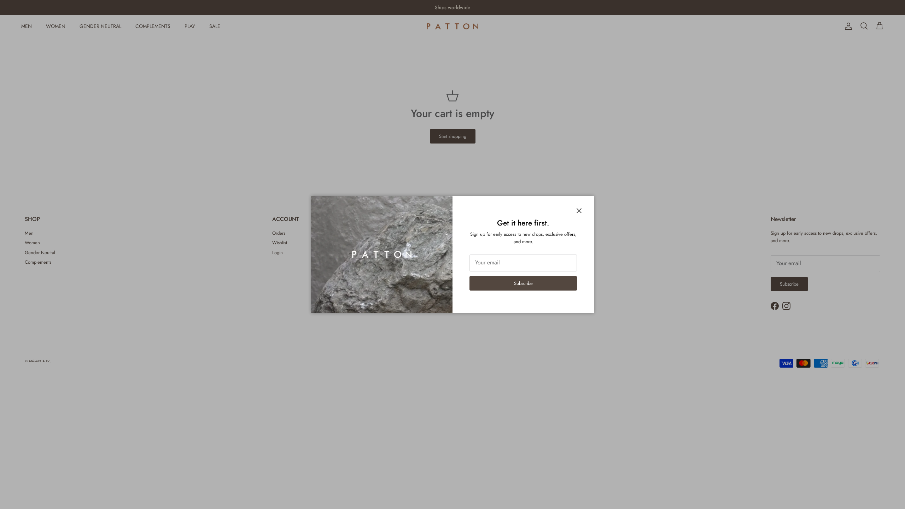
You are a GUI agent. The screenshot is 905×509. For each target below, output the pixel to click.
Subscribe (523, 283)
